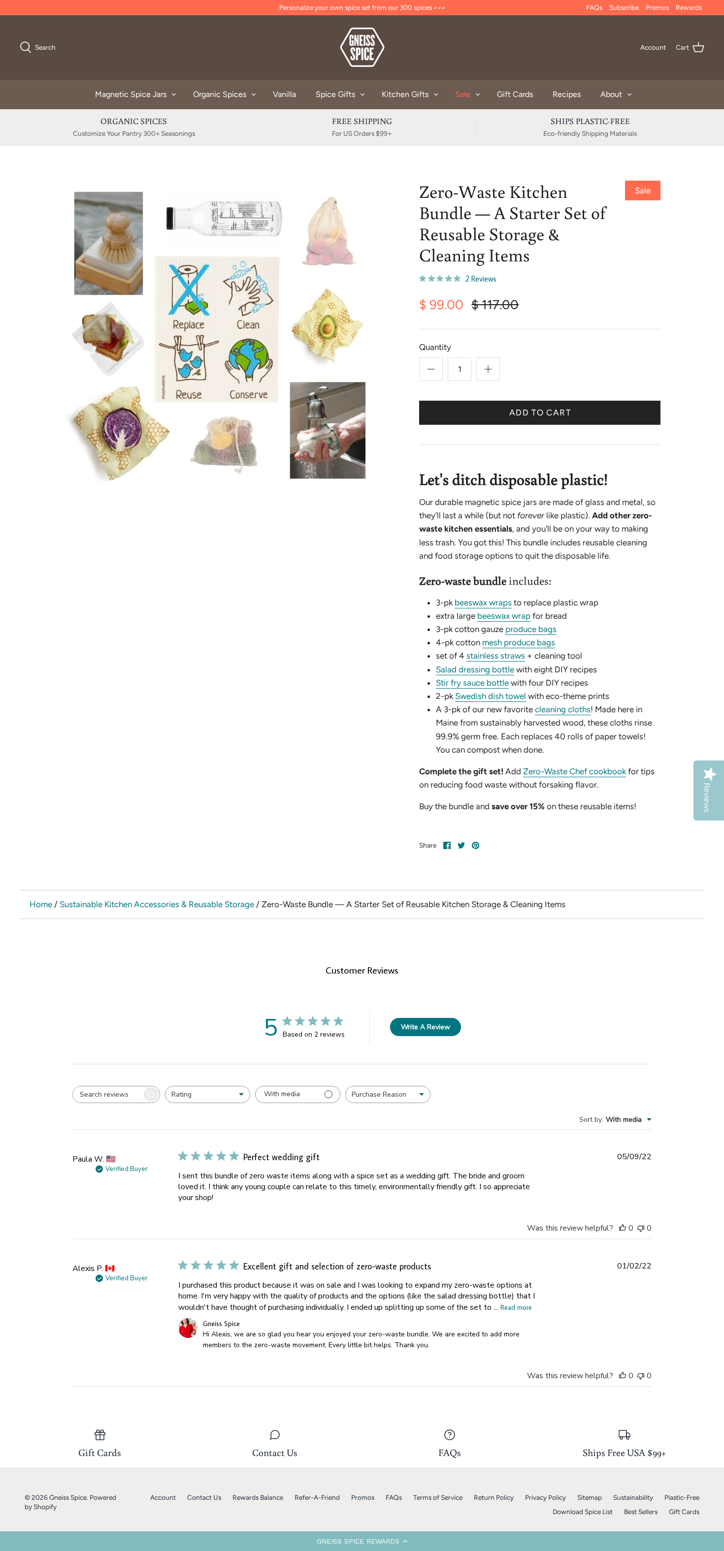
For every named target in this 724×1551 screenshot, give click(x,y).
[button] (362, 1541)
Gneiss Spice (68, 1497)
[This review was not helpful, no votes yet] (640, 1228)
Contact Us (204, 1497)
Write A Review (425, 1027)
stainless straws (495, 656)
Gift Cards (515, 94)
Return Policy (494, 1497)
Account (163, 1497)
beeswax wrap (503, 616)
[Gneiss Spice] (362, 47)
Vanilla (284, 94)
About (611, 94)
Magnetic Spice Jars (130, 94)
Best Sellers (641, 1512)
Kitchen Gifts (405, 94)
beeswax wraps (483, 602)
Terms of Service (437, 1497)
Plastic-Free (681, 1497)
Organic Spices (219, 94)
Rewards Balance (257, 1497)
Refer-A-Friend (317, 1497)
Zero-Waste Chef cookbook (574, 771)
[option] (218, 335)
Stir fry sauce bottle (472, 683)
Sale (462, 94)
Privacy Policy (545, 1497)
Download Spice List (583, 1512)
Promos (657, 7)
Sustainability (633, 1497)
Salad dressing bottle (475, 669)
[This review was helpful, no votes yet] (622, 1228)
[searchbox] (107, 1094)
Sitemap (589, 1497)
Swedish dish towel (490, 696)
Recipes (567, 94)
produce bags (531, 629)
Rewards (689, 7)
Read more (516, 1307)
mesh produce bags (518, 642)
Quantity (435, 347)
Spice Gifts (335, 94)
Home (41, 904)
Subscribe (624, 7)
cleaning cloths (563, 709)
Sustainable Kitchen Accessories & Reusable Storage (157, 904)
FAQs (594, 7)
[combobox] (207, 1094)
